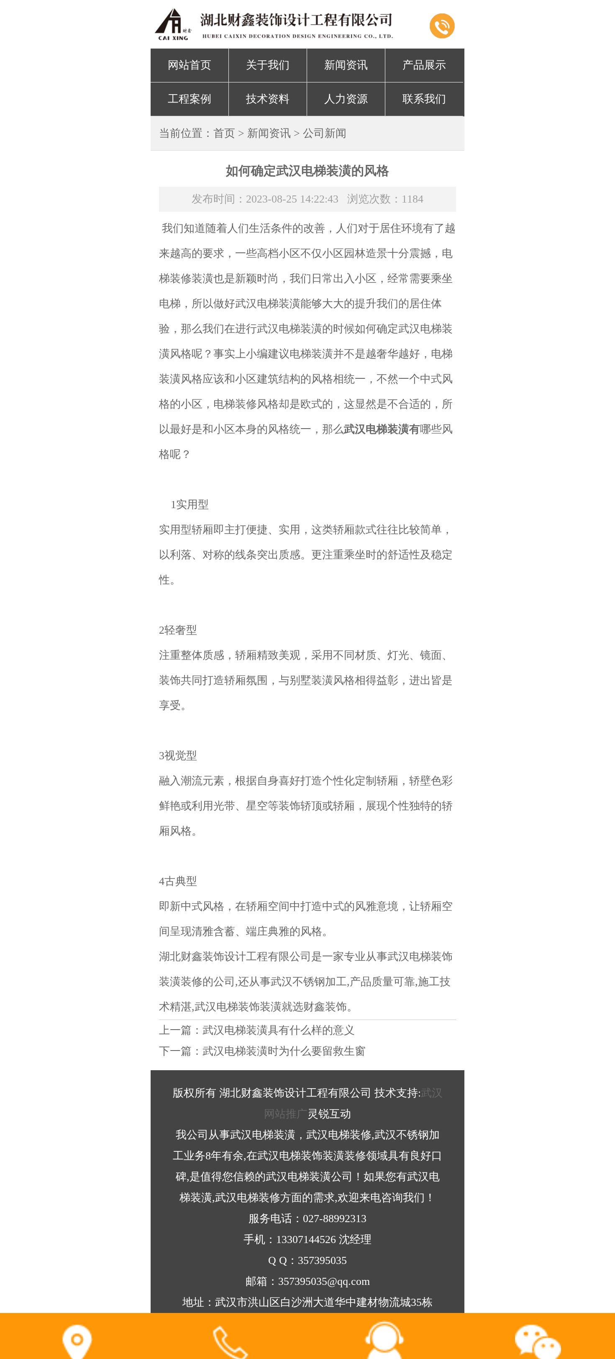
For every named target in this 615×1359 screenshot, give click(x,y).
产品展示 (424, 65)
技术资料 (268, 99)
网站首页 (189, 65)
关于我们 (268, 65)
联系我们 (424, 99)
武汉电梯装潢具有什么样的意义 (278, 1030)
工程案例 (189, 99)
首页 (224, 133)
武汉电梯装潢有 (382, 429)
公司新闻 (324, 133)
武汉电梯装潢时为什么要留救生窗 (284, 1051)
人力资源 (346, 99)
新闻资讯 (346, 65)
